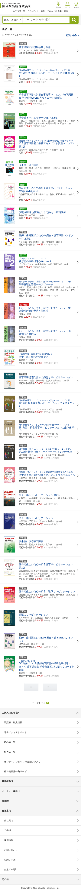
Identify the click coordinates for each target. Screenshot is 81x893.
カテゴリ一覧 (19, 11)
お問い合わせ (11, 850)
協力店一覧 (9, 752)
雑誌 (66, 11)
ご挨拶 (7, 830)
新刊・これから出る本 (51, 11)
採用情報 (8, 840)
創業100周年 (10, 869)
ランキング (33, 11)
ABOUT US (10, 859)
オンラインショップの (22, 761)
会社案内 (8, 820)
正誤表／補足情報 (13, 722)
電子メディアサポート (15, 732)
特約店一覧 (9, 742)
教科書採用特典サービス (16, 771)
